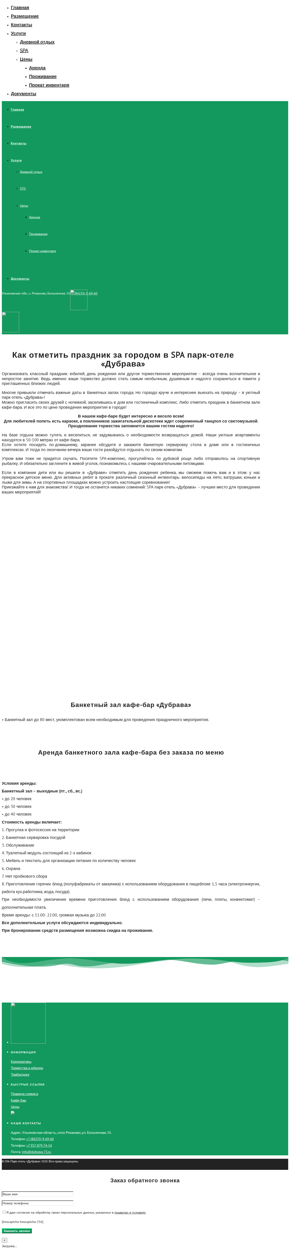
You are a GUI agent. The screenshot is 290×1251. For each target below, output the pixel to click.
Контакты (21, 24)
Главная (20, 7)
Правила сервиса (24, 1094)
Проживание (43, 76)
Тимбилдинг (20, 1074)
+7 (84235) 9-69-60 (40, 1139)
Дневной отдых (37, 42)
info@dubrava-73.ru (36, 1152)
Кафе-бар (18, 1100)
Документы (23, 93)
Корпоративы (21, 1061)
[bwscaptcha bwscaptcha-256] (22, 1222)
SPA (24, 50)
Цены (26, 59)
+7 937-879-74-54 (39, 1145)
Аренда (37, 67)
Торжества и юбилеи (27, 1068)
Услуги (18, 33)
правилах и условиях (130, 1212)
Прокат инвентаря (49, 85)
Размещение (25, 16)
